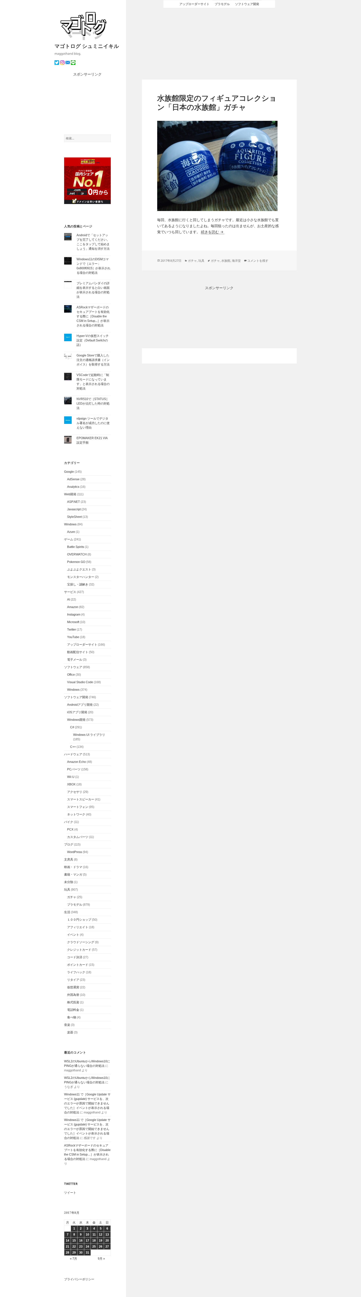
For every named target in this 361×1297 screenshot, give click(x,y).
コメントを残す (257, 261)
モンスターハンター (80, 577)
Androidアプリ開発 (80, 704)
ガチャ (71, 897)
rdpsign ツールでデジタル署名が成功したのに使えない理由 (93, 423)
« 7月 (73, 1258)
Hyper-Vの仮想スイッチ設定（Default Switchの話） (93, 340)
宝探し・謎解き (77, 584)
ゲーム (68, 539)
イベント (73, 934)
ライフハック (76, 972)
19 (100, 1240)
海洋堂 (236, 261)
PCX (70, 829)
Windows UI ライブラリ (89, 734)
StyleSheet (74, 516)
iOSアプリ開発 (77, 712)
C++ (73, 746)
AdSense (73, 479)
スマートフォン (77, 806)
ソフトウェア (73, 667)
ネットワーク (76, 814)
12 (100, 1234)
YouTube (73, 637)
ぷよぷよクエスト (79, 569)
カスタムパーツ (77, 837)
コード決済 (74, 957)
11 (94, 1234)
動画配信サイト (77, 652)
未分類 (68, 882)
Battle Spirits (75, 546)
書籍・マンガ (73, 874)
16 (81, 1240)
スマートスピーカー (80, 799)
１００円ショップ (79, 919)
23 (81, 1246)
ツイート (70, 1192)
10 (87, 1234)
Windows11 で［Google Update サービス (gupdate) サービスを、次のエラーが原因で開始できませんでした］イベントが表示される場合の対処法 (87, 1103)
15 (74, 1240)
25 (94, 1246)
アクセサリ (74, 791)
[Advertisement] (87, 106)
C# (72, 727)
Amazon (72, 607)
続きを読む (212, 232)
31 (87, 1252)
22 (74, 1246)
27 (107, 1246)
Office (71, 674)
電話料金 (73, 1009)
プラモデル (74, 904)
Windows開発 (76, 719)
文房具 (68, 859)
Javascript (74, 509)
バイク (68, 822)
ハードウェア (73, 754)
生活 (67, 912)
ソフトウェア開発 (76, 697)
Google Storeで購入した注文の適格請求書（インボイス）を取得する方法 (93, 360)
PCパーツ (73, 769)
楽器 (70, 1032)
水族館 (225, 261)
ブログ (68, 844)
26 (100, 1246)
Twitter (71, 629)
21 (67, 1246)
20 (107, 1240)
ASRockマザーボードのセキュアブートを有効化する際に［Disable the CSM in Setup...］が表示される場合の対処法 (93, 316)
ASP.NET (73, 501)
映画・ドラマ (73, 867)
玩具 (67, 889)
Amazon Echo (76, 761)
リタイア (73, 979)
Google (69, 471)
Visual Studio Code (80, 682)
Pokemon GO (76, 561)
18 (94, 1240)
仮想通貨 (73, 987)
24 (87, 1246)
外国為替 (73, 994)
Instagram (73, 614)
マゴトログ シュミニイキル (87, 45)
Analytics (73, 486)
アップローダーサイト (82, 644)
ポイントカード (77, 964)
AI (68, 599)
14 (67, 1240)
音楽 (67, 1024)
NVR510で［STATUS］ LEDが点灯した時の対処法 (93, 403)
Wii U (70, 776)
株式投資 (73, 1002)
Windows (70, 524)
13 (107, 1234)
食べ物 (71, 1017)
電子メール (74, 659)
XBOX (71, 784)
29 (74, 1252)
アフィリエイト (77, 927)
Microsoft (73, 622)
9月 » (101, 1258)
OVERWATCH (77, 554)
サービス (70, 592)
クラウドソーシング (80, 942)
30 (81, 1252)
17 (87, 1240)
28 (67, 1252)
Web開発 (70, 494)
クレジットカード (79, 949)
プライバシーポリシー (79, 1279)
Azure (71, 531)
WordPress (74, 852)
